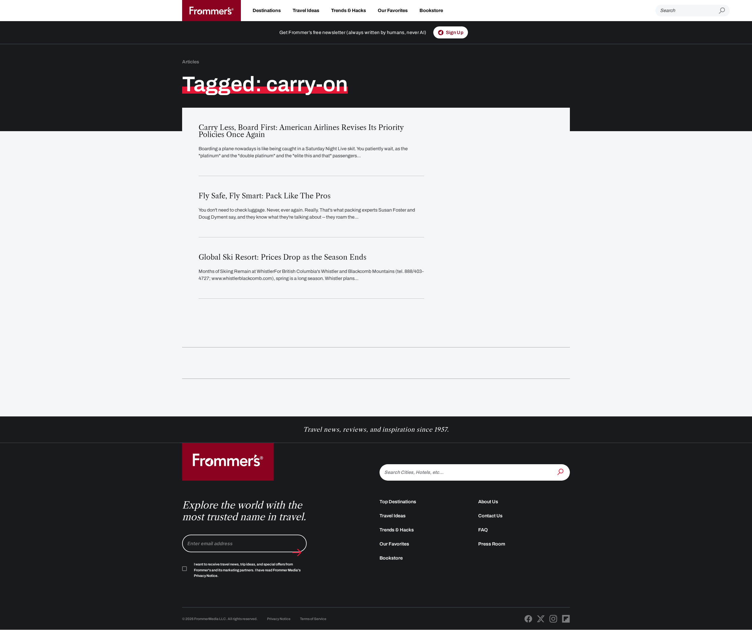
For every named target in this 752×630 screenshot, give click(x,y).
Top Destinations (398, 501)
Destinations (267, 10)
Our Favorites (393, 10)
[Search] (561, 472)
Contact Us (490, 515)
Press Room (491, 543)
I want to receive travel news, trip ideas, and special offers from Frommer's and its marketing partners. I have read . (247, 570)
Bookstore (431, 10)
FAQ (483, 529)
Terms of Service (313, 619)
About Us (488, 501)
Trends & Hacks (348, 10)
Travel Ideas (306, 10)
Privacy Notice (279, 619)
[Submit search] (724, 10)
